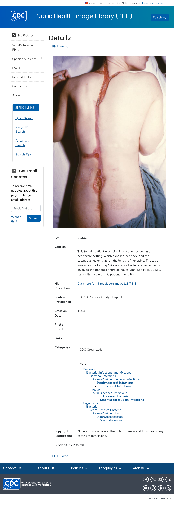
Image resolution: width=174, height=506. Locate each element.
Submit (33, 218)
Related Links (21, 77)
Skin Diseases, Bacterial (113, 396)
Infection (95, 389)
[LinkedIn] (168, 479)
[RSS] (168, 488)
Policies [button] (77, 468)
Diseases (89, 369)
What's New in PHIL (22, 47)
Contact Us (19, 86)
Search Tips (23, 154)
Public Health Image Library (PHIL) (84, 16)
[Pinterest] (153, 488)
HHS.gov (153, 498)
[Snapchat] (161, 488)
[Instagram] (161, 479)
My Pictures (25, 35)
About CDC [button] (46, 468)
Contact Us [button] (12, 468)
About (16, 95)
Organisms (90, 403)
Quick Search (24, 118)
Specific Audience (24, 59)
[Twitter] (153, 479)
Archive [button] (139, 468)
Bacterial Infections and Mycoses (108, 372)
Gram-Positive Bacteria (105, 410)
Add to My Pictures (70, 445)
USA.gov (166, 498)
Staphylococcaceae (110, 417)
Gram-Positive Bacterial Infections (116, 379)
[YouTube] (146, 488)
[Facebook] (146, 479)
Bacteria (92, 406)
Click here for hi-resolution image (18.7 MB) (107, 283)
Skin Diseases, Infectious (110, 393)
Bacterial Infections (103, 376)
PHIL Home (60, 46)
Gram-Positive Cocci (106, 413)
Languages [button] (108, 468)
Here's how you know (153, 3)
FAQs (16, 68)
